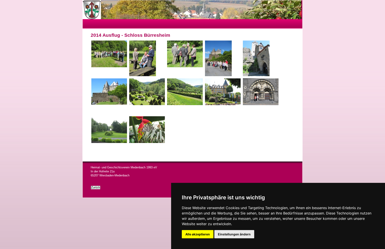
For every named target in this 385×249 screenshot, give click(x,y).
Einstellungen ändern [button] (234, 234)
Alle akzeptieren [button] (197, 234)
